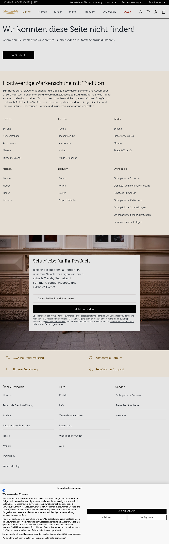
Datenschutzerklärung (55, 538)
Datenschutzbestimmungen (69, 488)
